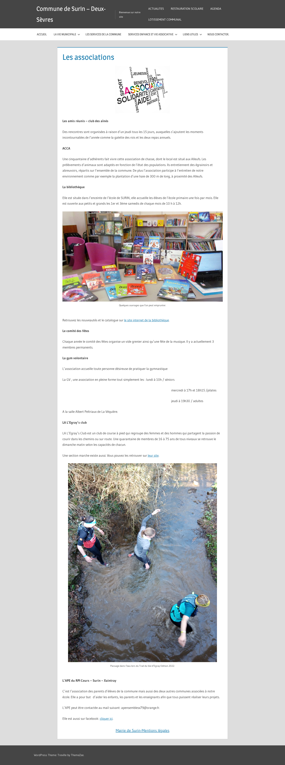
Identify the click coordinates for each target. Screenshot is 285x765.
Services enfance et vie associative (150, 34)
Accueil (42, 34)
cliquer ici (106, 718)
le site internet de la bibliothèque (146, 320)
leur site (153, 455)
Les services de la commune (103, 34)
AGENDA (215, 8)
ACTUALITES (156, 8)
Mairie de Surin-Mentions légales (142, 730)
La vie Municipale (65, 34)
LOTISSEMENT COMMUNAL (164, 19)
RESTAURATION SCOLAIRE (187, 8)
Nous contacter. (218, 34)
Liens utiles (190, 34)
